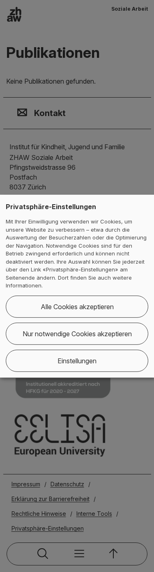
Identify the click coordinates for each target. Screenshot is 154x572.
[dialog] (77, 285)
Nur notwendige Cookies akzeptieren (77, 334)
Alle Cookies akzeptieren (77, 307)
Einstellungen (77, 361)
